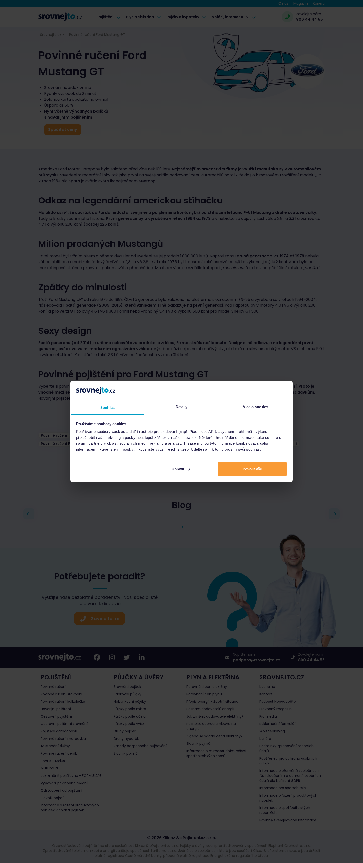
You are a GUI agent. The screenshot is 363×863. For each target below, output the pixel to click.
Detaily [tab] (182, 407)
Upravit (178, 469)
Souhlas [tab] (107, 407)
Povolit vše (252, 469)
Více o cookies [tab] (255, 407)
